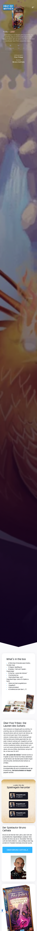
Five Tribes (18, 57)
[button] (33, 7)
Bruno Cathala (18, 62)
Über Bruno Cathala (17, 850)
